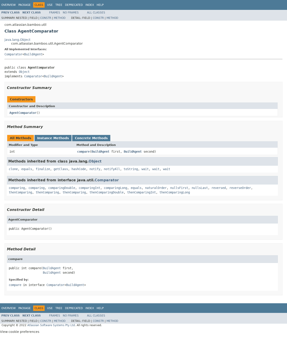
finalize (43, 169)
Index (89, 4)
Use (50, 4)
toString (131, 169)
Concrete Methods (91, 138)
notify (94, 169)
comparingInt (89, 188)
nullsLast (200, 188)
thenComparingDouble (106, 192)
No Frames (71, 12)
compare (83, 151)
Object (24, 72)
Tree (58, 4)
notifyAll (112, 169)
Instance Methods (53, 138)
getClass (61, 169)
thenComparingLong (174, 192)
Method (59, 18)
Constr (45, 18)
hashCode (79, 169)
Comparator (13, 54)
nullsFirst (179, 188)
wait (145, 169)
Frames (54, 12)
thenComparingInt (141, 192)
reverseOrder (240, 188)
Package (24, 4)
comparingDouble (61, 188)
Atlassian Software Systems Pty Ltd (51, 325)
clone (13, 169)
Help (100, 4)
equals (26, 169)
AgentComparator (22, 113)
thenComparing (20, 192)
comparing (17, 188)
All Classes (96, 12)
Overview (8, 4)
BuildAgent (33, 54)
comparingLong (115, 188)
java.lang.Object (17, 39)
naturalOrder (156, 188)
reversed (218, 188)
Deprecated (74, 4)
